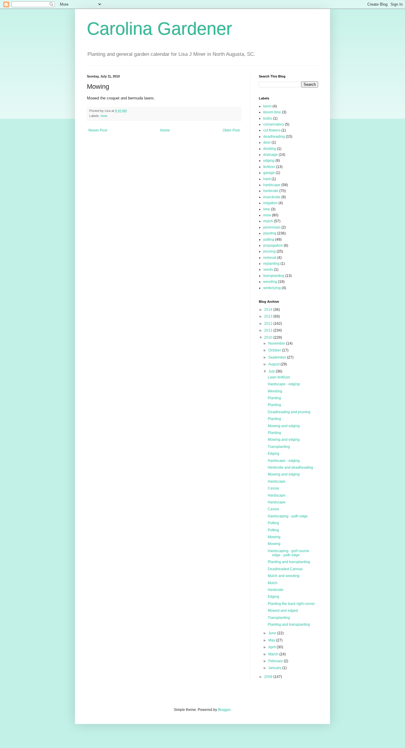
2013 (268, 316)
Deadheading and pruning (289, 412)
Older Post (231, 130)
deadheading (274, 136)
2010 (268, 337)
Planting (274, 398)
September (277, 357)
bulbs (267, 118)
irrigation (270, 203)
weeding (270, 282)
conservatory (273, 124)
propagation (273, 245)
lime (266, 209)
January (275, 668)
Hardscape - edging (284, 384)
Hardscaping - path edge (288, 516)
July (272, 371)
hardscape (271, 185)
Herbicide (275, 590)
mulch (268, 221)
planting (269, 233)
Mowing (274, 537)
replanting (271, 264)
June (272, 633)
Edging (273, 453)
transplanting (273, 276)
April (272, 647)
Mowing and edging (284, 426)
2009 (268, 677)
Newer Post (97, 130)
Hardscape (277, 481)
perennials (271, 227)
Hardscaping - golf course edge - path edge (288, 553)
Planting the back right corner (291, 604)
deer (267, 142)
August (274, 364)
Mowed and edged (283, 610)
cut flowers (271, 130)
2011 (268, 330)
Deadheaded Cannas (285, 569)
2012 (268, 323)
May (272, 640)
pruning (269, 251)
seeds (268, 269)
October (275, 350)
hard (267, 179)
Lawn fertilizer (279, 377)
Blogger (224, 710)
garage (269, 173)
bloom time (272, 112)
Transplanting (279, 447)
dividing (269, 149)
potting (268, 239)
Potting (273, 523)
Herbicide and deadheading (290, 467)
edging (269, 161)
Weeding (275, 391)
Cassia (273, 488)
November (277, 343)
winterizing (272, 288)
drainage (270, 155)
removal (269, 258)
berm (267, 106)
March (273, 654)
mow (104, 116)
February (276, 661)
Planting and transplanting (289, 562)
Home (165, 130)
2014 (268, 310)
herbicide (270, 191)
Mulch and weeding (283, 576)
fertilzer (269, 167)
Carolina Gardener (159, 29)
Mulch (273, 583)
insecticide (271, 197)
